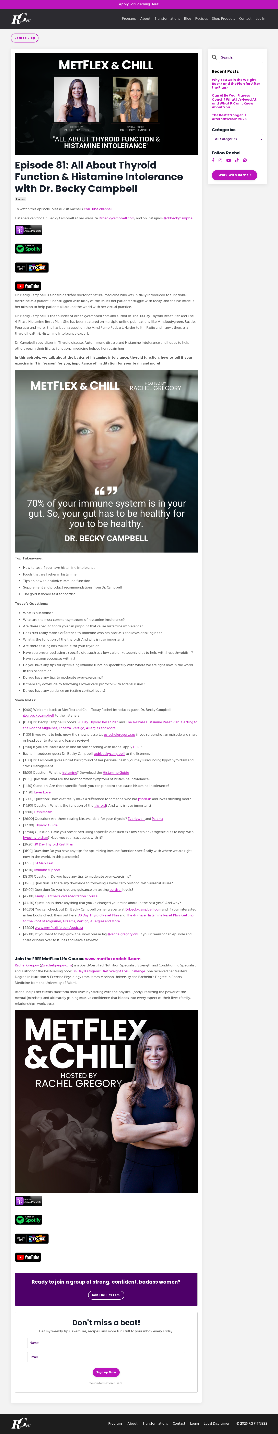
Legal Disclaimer (216, 1424)
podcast (20, 199)
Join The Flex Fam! (106, 1295)
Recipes (201, 19)
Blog (187, 19)
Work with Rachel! (234, 175)
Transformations (167, 19)
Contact (245, 19)
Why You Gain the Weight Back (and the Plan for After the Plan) (236, 84)
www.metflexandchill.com (113, 959)
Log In (260, 19)
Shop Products (223, 19)
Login (194, 1424)
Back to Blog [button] (24, 38)
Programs (129, 19)
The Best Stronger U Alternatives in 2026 (229, 117)
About (145, 19)
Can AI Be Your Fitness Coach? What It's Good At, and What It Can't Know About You (234, 101)
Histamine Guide (116, 773)
